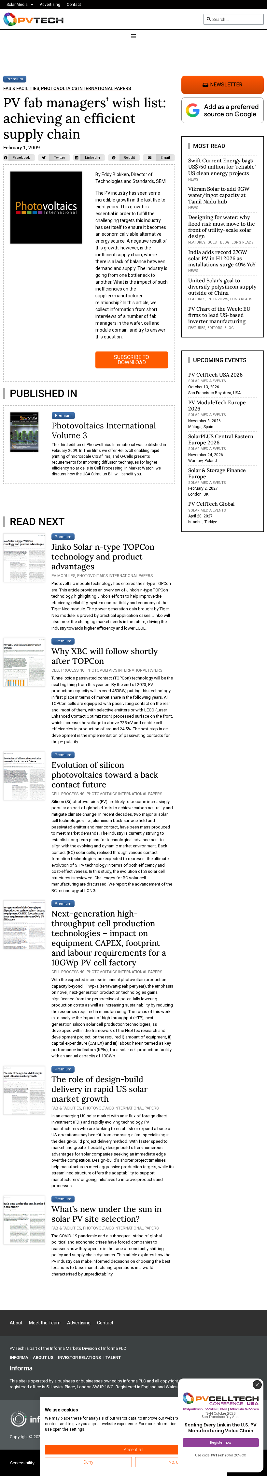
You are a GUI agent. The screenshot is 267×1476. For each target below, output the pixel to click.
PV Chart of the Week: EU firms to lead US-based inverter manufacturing (219, 315)
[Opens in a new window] (21, 1368)
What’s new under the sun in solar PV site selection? (106, 1214)
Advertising (50, 4)
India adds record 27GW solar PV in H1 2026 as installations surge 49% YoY (222, 258)
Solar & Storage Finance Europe (217, 473)
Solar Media (17, 4)
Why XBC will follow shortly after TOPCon (104, 656)
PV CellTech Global (211, 503)
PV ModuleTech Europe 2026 (217, 405)
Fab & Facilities (21, 88)
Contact (74, 4)
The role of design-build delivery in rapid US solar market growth (99, 1089)
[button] (19, 157)
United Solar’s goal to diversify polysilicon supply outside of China (222, 286)
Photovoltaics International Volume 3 (104, 430)
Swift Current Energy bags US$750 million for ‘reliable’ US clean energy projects (222, 166)
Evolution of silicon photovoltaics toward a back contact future (104, 775)
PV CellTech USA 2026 (215, 374)
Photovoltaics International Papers (86, 88)
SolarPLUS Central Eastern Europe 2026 (220, 439)
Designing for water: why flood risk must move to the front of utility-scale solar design (221, 226)
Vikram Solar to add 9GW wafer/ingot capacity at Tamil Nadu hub (218, 195)
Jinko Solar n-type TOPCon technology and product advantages (102, 557)
